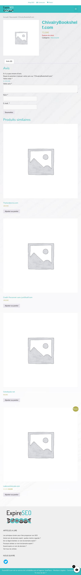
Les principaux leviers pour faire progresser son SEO (20, 535)
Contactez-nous (72, 570)
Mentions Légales (59, 570)
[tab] (9, 61)
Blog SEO (31, 2)
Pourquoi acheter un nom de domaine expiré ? (18, 544)
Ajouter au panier (11, 211)
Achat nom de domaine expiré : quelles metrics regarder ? (22, 538)
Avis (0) (9, 61)
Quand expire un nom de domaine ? (14, 546)
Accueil (5, 17)
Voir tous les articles (10, 549)
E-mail (6, 103)
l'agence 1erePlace (45, 570)
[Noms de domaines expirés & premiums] (8, 9)
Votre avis (7, 84)
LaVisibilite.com (31, 570)
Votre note (7, 79)
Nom (5, 95)
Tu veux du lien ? (40, 573)
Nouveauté (13, 17)
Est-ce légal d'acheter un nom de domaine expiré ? (19, 541)
